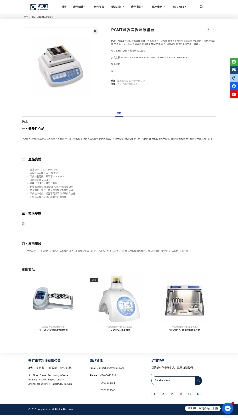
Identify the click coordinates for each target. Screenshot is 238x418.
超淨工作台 (193, 327)
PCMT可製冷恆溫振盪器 (128, 84)
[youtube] (181, 394)
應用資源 (136, 7)
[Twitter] (163, 394)
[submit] (198, 380)
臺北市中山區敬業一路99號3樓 (54, 367)
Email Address (156, 375)
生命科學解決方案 (137, 80)
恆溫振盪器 (122, 80)
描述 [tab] (119, 113)
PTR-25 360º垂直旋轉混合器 (53, 329)
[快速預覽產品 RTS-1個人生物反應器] (149, 280)
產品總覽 (78, 7)
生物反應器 (127, 327)
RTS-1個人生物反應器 (119, 329)
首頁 (64, 7)
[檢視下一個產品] (214, 29)
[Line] (198, 394)
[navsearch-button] (201, 7)
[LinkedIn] (172, 394)
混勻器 (45, 327)
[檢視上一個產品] (208, 29)
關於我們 (157, 7)
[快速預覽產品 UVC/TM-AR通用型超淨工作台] (215, 280)
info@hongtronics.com (111, 367)
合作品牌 (99, 7)
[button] (95, 31)
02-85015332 (108, 375)
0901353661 (108, 382)
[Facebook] (154, 394)
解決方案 (116, 7)
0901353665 (107, 390)
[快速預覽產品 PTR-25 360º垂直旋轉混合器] (83, 280)
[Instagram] (189, 394)
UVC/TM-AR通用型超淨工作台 (184, 329)
